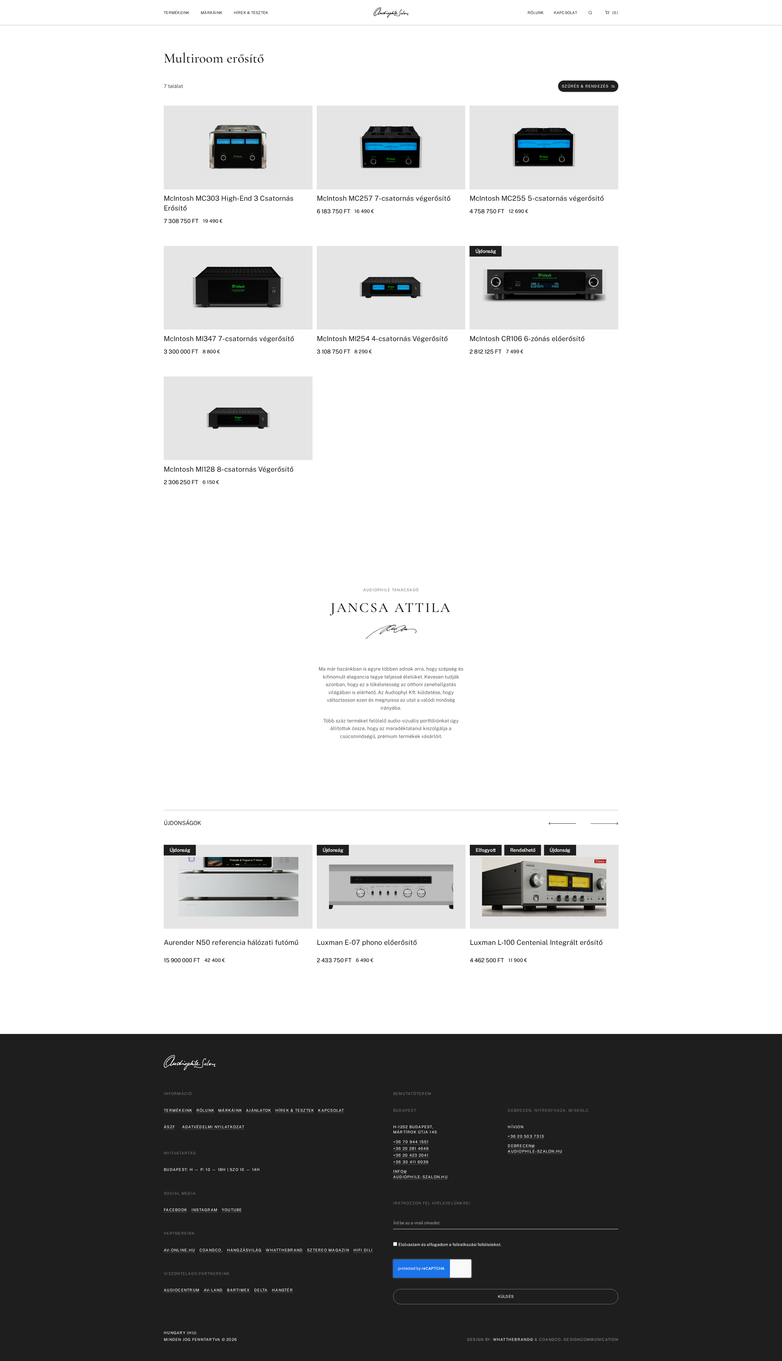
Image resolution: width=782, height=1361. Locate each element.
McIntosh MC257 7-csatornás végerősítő (384, 198)
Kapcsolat (565, 12)
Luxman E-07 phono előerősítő (367, 942)
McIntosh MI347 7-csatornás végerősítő (229, 338)
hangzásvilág (244, 1250)
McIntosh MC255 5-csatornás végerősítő (537, 198)
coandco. (211, 1250)
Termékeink (178, 1110)
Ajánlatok (258, 1110)
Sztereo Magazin (328, 1250)
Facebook (175, 1210)
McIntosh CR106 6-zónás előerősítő (527, 338)
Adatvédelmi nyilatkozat (213, 1127)
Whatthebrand (284, 1250)
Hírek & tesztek (295, 1110)
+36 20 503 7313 (526, 1136)
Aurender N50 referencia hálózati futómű (231, 942)
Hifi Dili (363, 1250)
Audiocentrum (181, 1290)
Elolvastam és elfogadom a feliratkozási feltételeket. (449, 1244)
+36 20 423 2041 (411, 1155)
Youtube (232, 1210)
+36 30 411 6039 (411, 1162)
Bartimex (238, 1290)
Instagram (204, 1210)
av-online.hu (179, 1250)
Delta (261, 1290)
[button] (177, 12)
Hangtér (282, 1290)
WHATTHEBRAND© (513, 1339)
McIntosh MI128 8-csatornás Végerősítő (229, 469)
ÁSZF (169, 1127)
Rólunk (205, 1110)
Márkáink (230, 1110)
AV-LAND (213, 1290)
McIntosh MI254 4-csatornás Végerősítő (382, 338)
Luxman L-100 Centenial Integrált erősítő (536, 942)
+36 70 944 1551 (411, 1142)
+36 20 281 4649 (411, 1148)
